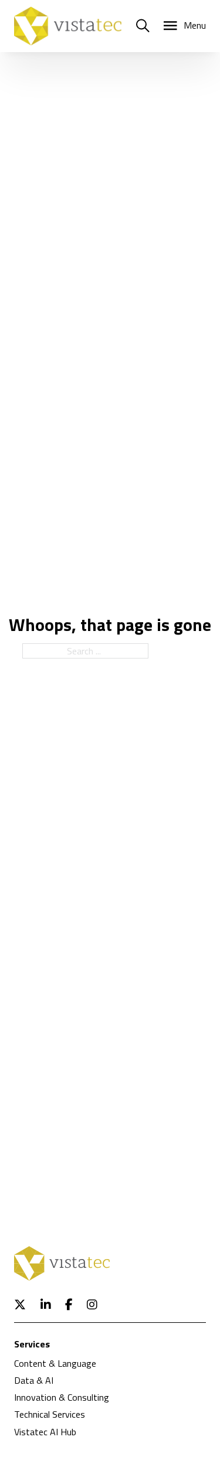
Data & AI (33, 1380)
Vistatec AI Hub (45, 1432)
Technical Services (49, 1414)
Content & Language (55, 1363)
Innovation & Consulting (61, 1397)
